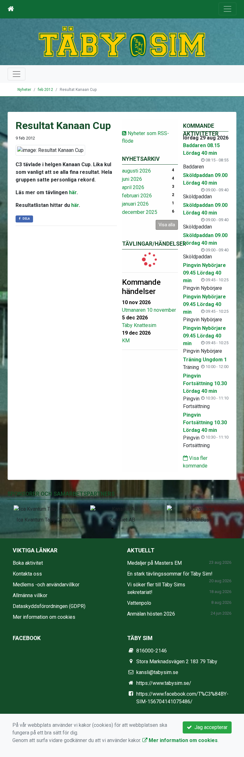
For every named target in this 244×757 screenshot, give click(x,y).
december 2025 (139, 212)
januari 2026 (135, 204)
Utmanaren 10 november (149, 310)
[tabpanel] (46, 513)
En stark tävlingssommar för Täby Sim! (170, 574)
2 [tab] (122, 528)
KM (126, 341)
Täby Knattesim (139, 325)
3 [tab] (131, 528)
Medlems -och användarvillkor (46, 585)
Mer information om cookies (44, 617)
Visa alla (167, 224)
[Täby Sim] (122, 41)
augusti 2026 (136, 171)
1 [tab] (112, 528)
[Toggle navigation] (227, 9)
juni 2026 (132, 179)
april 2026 (133, 187)
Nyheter (24, 89)
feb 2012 (45, 89)
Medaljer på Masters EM (154, 563)
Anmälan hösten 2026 (151, 614)
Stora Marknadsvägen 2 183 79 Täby (176, 661)
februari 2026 (137, 196)
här (73, 192)
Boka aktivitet (28, 563)
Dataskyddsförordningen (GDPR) (49, 606)
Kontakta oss (27, 574)
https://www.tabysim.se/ (163, 683)
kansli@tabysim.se (157, 672)
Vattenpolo (139, 603)
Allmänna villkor (30, 595)
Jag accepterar (209, 727)
